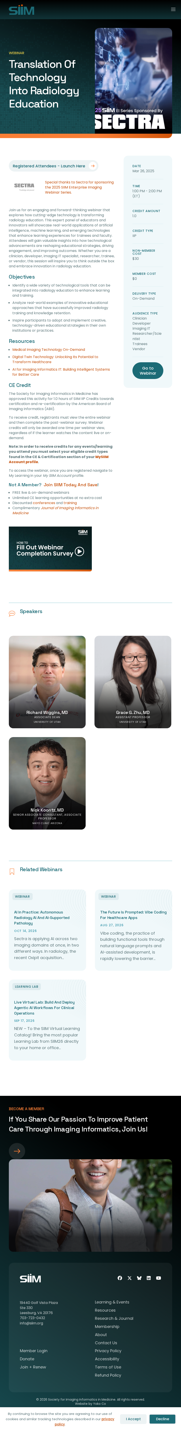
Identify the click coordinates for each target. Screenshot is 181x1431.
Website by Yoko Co (90, 1403)
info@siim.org (31, 1323)
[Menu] (171, 9)
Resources (105, 1310)
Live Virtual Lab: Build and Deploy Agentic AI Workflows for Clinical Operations (44, 1008)
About (101, 1335)
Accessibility (107, 1359)
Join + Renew (33, 1367)
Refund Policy (108, 1375)
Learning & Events (112, 1302)
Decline (162, 1419)
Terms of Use (108, 1367)
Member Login (33, 1351)
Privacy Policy (108, 1351)
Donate (27, 1359)
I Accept (133, 1419)
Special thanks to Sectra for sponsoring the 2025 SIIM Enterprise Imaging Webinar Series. (79, 187)
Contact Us (106, 1343)
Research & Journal (114, 1318)
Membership (107, 1327)
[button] (50, 549)
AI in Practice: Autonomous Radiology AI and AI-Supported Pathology (42, 918)
